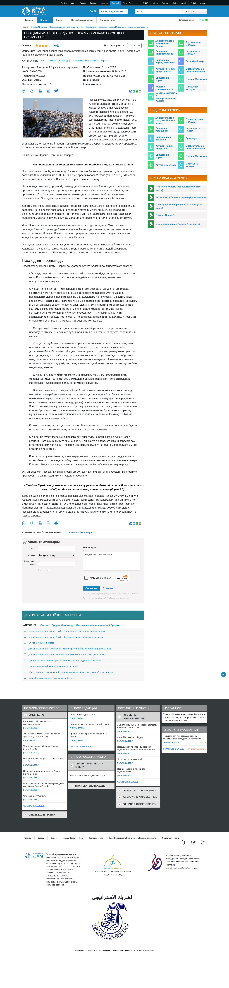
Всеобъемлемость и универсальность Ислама (166, 97)
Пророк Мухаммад (39, 27)
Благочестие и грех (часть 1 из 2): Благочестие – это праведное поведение (67, 631)
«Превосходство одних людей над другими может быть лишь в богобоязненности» (71, 672)
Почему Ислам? (165, 215)
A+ (139, 45)
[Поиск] (182, 11)
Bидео (59, 20)
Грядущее (191, 138)
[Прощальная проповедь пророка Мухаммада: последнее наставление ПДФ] (48, 91)
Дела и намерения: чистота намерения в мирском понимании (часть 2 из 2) (67, 654)
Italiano (155, 3)
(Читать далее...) (31, 728)
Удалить (202, 742)
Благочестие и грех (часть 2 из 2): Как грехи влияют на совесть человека (66, 637)
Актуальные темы (165, 165)
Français (93, 3)
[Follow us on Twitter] (193, 842)
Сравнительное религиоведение (195, 70)
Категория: (30, 60)
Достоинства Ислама (193, 43)
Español (83, 3)
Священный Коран (162, 79)
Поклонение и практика (163, 138)
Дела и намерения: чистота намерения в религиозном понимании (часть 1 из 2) (70, 648)
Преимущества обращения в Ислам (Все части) (179, 206)
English (64, 3)
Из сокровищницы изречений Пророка (66, 27)
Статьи (43, 20)
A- (130, 45)
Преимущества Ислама (194, 120)
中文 (137, 3)
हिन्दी (174, 3)
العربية (73, 3)
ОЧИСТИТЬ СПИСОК (197, 749)
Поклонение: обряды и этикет (165, 61)
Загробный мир (195, 61)
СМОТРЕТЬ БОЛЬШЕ (34, 806)
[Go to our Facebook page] (184, 842)
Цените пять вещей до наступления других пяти (53, 666)
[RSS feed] (203, 842)
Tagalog (165, 3)
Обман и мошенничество (41, 642)
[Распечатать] (40, 90)
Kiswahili (183, 3)
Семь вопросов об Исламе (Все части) (178, 224)
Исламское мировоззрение (164, 52)
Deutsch (104, 3)
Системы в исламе (192, 165)
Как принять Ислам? (193, 52)
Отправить (91, 588)
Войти (93, 11)
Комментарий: (89, 549)
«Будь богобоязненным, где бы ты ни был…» (52, 678)
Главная (29, 20)
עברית (202, 3)
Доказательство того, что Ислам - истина (165, 120)
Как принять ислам (193, 129)
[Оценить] (24, 91)
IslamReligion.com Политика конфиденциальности (132, 838)
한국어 (193, 3)
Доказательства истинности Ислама (164, 43)
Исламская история (192, 88)
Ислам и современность (164, 88)
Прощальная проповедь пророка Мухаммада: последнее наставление (65, 660)
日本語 (145, 3)
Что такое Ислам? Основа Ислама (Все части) (178, 188)
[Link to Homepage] (33, 11)
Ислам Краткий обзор (82, 20)
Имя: (33, 548)
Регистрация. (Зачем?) (113, 11)
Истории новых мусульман (164, 147)
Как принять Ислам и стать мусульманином (181, 197)
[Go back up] (223, 674)
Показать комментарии (80, 532)
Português (127, 3)
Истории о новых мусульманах (165, 70)
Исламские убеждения (161, 129)
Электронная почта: (29, 563)
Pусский (115, 3)
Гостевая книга (107, 20)
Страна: (32, 555)
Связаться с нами (187, 20)
